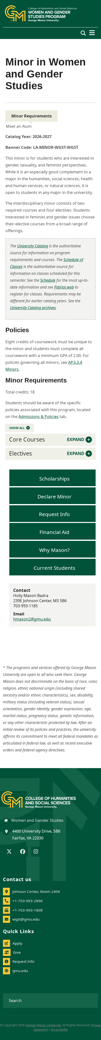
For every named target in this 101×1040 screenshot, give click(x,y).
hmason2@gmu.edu (32, 619)
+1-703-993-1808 (28, 910)
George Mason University (43, 1025)
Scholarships (54, 478)
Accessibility (59, 1029)
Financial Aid (54, 532)
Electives (46, 453)
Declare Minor (55, 496)
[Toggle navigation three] (92, 32)
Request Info (54, 514)
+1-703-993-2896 (28, 900)
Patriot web (64, 287)
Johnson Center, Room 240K (36, 891)
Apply (17, 943)
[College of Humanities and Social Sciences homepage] (43, 796)
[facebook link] (23, 852)
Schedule (47, 280)
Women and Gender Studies (36, 820)
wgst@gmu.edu (26, 919)
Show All (17, 428)
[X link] (9, 852)
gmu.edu (20, 970)
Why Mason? (54, 549)
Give (17, 952)
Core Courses (46, 439)
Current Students (54, 567)
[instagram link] (35, 852)
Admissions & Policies (38, 416)
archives (33, 307)
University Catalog (32, 246)
